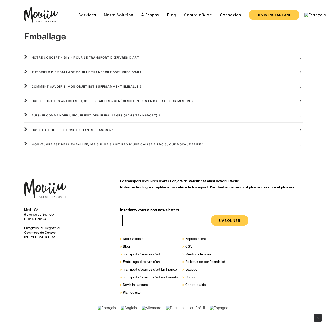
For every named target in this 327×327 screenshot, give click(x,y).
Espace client (195, 239)
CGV (188, 246)
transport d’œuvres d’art (146, 181)
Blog (171, 14)
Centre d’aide (195, 285)
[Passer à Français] (106, 308)
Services (87, 14)
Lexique (191, 269)
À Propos (150, 14)
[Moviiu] (41, 14)
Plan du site (132, 292)
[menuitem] (87, 15)
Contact (191, 277)
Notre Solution (118, 14)
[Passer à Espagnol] (220, 308)
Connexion (230, 14)
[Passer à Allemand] (151, 308)
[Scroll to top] (318, 317)
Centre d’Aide (198, 14)
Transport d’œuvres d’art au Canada (150, 277)
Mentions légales (198, 254)
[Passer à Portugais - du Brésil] (186, 308)
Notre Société (133, 239)
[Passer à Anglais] (128, 308)
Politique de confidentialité (205, 262)
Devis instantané (135, 285)
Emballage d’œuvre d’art (141, 262)
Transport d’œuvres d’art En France (150, 269)
